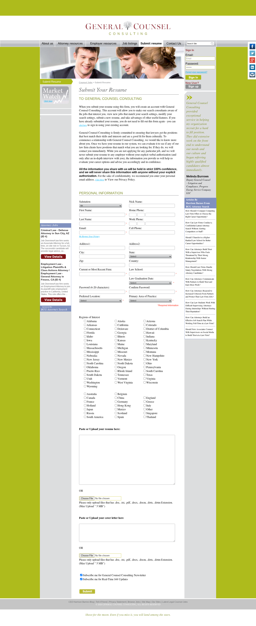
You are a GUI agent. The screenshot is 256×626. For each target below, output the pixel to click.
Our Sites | (157, 602)
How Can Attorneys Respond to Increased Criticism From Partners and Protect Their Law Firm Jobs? (199, 293)
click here (83, 125)
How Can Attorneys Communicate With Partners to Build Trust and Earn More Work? (199, 281)
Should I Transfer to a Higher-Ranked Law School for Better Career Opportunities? (198, 240)
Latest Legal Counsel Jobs (175, 602)
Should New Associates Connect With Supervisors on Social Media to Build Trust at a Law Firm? (199, 332)
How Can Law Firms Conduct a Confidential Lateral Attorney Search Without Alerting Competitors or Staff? (198, 227)
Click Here (99, 179)
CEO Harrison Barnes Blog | (82, 602)
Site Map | (146, 602)
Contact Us (173, 43)
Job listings (129, 43)
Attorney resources (70, 43)
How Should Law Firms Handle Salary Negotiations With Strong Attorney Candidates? (198, 270)
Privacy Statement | (118, 602)
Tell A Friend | (102, 602)
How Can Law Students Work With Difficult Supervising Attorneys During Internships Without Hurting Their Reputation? (200, 307)
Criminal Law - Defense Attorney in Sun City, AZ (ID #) (55, 233)
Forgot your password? (196, 72)
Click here (48, 101)
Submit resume (151, 43)
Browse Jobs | (134, 602)
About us (47, 43)
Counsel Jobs (85, 82)
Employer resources (103, 43)
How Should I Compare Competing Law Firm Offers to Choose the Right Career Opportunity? (200, 213)
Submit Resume (51, 81)
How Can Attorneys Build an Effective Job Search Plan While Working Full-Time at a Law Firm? (199, 320)
